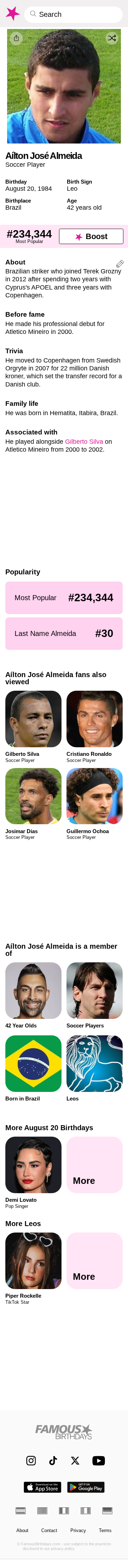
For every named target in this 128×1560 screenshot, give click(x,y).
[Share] (16, 38)
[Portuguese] (42, 1510)
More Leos (23, 1224)
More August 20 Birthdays (49, 1128)
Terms (105, 1531)
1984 (45, 188)
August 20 (19, 188)
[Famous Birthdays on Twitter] (72, 1461)
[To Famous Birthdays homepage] (12, 13)
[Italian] (86, 1510)
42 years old (84, 207)
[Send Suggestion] (120, 265)
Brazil (13, 207)
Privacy (78, 1531)
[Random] (112, 38)
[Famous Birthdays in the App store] (42, 1487)
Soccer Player (25, 164)
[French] (64, 1510)
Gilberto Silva (84, 441)
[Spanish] (21, 1510)
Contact (49, 1531)
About (22, 1531)
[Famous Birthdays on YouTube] (97, 1461)
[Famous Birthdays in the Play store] (86, 1487)
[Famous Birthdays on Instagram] (28, 1461)
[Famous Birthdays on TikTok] (50, 1461)
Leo (72, 188)
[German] (107, 1510)
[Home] (64, 1431)
